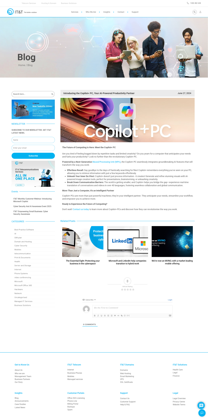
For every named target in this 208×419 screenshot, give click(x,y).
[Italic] (98, 315)
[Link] (121, 315)
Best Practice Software (24, 230)
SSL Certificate (126, 382)
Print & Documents (22, 257)
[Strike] (105, 315)
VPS (122, 379)
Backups (71, 407)
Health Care (178, 370)
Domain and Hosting (23, 241)
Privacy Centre (179, 402)
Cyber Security (20, 245)
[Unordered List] (111, 315)
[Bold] (94, 315)
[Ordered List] (108, 315)
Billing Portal (72, 404)
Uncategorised (20, 297)
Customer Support (128, 402)
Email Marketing (127, 376)
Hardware (18, 289)
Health (17, 261)
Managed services (75, 379)
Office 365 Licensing (76, 398)
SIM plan (18, 237)
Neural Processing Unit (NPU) (107, 162)
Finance (176, 376)
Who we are (20, 373)
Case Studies (20, 404)
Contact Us (124, 398)
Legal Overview (179, 398)
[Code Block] (118, 315)
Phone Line (72, 401)
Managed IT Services (23, 301)
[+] (128, 315)
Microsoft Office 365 (23, 285)
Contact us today (81, 209)
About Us (18, 370)
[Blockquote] (115, 315)
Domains (124, 370)
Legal (175, 372)
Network (18, 293)
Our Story (19, 382)
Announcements (22, 401)
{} (125, 315)
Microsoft (18, 281)
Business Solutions (22, 305)
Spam (69, 410)
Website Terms (179, 404)
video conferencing (22, 277)
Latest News (20, 407)
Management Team (23, 376)
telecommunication (22, 253)
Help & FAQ (125, 404)
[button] (202, 413)
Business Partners (22, 379)
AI (15, 233)
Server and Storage (22, 265)
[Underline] (101, 315)
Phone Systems (21, 273)
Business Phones (74, 373)
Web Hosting (125, 373)
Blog (17, 398)
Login (169, 300)
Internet (17, 269)
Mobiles (17, 249)
